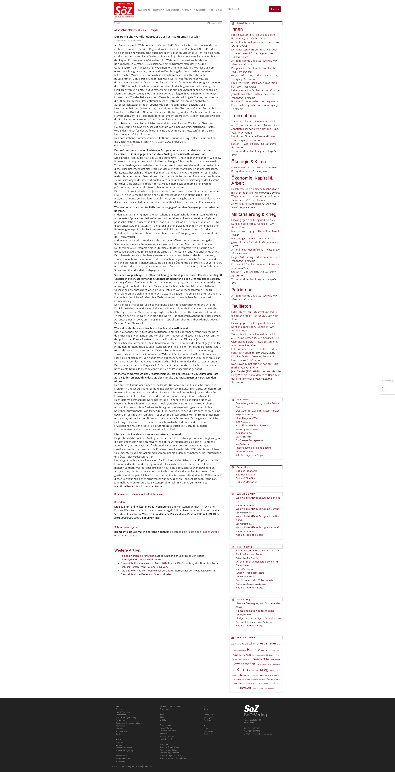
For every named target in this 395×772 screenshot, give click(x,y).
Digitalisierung (260, 655)
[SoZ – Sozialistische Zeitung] (124, 9)
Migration (254, 676)
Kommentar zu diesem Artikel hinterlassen (139, 494)
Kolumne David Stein (168, 750)
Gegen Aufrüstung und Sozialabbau (252, 75)
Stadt (118, 734)
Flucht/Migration (123, 712)
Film (277, 655)
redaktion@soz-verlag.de (261, 733)
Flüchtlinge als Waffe (248, 418)
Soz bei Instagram (246, 474)
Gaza (250, 660)
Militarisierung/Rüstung (126, 717)
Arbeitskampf (250, 643)
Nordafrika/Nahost (124, 747)
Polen (270, 679)
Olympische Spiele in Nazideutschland (254, 341)
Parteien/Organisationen (170, 706)
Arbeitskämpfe (122, 755)
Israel (269, 664)
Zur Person (208, 720)
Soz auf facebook (246, 470)
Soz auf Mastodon (246, 481)
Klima (242, 669)
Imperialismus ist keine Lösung (254, 447)
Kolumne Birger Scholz (169, 747)
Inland (118, 706)
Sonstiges (208, 717)
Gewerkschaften (244, 664)
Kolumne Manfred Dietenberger (173, 758)
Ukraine (273, 683)
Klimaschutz (254, 670)
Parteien (262, 679)
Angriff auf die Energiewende (253, 425)
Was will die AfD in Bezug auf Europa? (258, 508)
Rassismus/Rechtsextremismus (129, 723)
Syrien (265, 684)
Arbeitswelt (269, 643)
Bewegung (164, 709)
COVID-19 (239, 655)
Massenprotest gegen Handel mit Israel (255, 231)
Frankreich (236, 659)
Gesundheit (275, 659)
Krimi (206, 709)
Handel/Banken (166, 728)
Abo (205, 725)
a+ (383, 387)
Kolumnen (164, 744)
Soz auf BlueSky (245, 478)
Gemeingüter (165, 725)
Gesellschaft (121, 714)
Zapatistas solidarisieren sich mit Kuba (254, 129)
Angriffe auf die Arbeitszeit (247, 203)
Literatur (244, 675)
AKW (162, 714)
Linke (234, 675)
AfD (232, 644)
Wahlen (262, 689)
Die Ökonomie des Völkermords (254, 580)
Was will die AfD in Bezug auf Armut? (257, 527)
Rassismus (256, 683)
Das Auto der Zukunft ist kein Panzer (257, 410)
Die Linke (250, 655)
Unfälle (163, 720)
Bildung (119, 709)
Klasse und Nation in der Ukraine (255, 610)
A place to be (244, 432)
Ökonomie (237, 679)
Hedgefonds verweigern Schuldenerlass (259, 618)
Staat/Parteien (122, 731)
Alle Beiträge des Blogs (249, 455)
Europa (117, 23)
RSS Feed (208, 733)
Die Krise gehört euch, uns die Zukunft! (258, 403)
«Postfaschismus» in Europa (136, 30)
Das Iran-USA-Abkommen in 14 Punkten (255, 264)
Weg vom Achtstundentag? (247, 196)
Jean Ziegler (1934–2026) (245, 371)
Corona (262, 650)
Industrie (163, 733)
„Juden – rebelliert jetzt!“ (250, 572)
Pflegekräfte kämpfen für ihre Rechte (253, 68)
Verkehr (255, 689)
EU (267, 655)
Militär (261, 675)
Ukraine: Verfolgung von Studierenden (258, 603)
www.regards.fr (124, 145)
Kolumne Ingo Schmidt (169, 752)
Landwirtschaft (274, 670)
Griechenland (261, 664)
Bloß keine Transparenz (249, 440)
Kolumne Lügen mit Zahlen (171, 755)
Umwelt (244, 687)
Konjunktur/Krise (167, 736)
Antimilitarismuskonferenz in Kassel (252, 42)
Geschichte (261, 659)
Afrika (118, 739)
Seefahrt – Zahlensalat (244, 143)
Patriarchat (120, 720)
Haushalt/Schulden (168, 730)
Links (206, 728)
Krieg (264, 670)
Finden (275, 9)
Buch (252, 649)
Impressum (208, 731)
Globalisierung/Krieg (124, 750)
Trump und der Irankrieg (246, 151)
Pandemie (254, 679)
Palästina (246, 679)
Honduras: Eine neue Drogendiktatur (253, 136)
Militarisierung (272, 675)
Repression (120, 725)
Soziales (119, 728)
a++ (384, 390)
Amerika (238, 644)
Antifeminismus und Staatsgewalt (251, 60)
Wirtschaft (269, 688)
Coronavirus (273, 650)
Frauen (244, 660)
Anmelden (147, 766)
